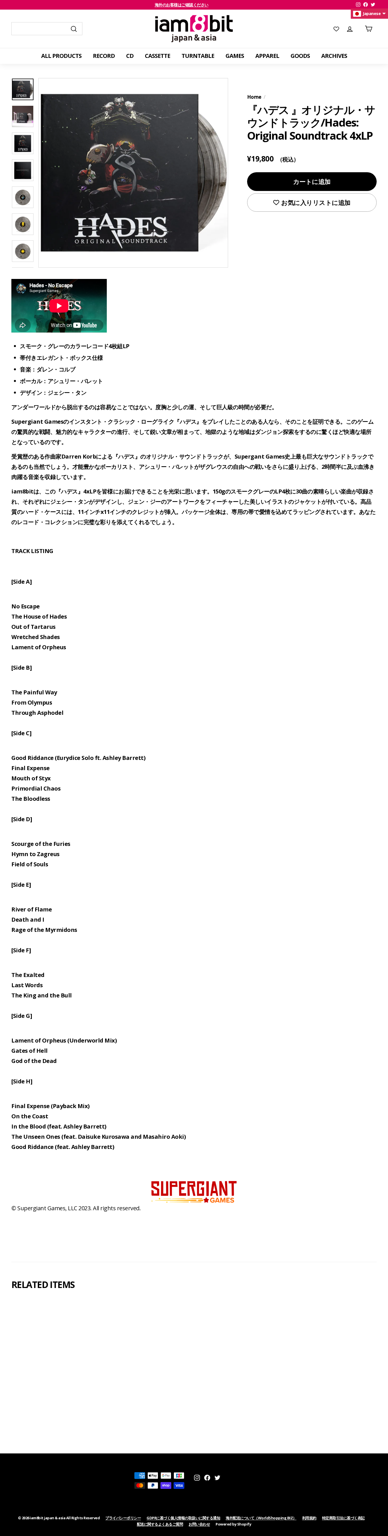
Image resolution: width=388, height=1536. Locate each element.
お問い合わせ (199, 1524)
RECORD (104, 56)
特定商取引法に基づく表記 (343, 1517)
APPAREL (267, 56)
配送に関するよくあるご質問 (160, 1524)
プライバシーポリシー (123, 1517)
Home (254, 97)
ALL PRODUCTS (61, 56)
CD (129, 56)
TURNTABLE (198, 56)
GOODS (300, 56)
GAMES (235, 56)
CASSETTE (157, 56)
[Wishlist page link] (336, 28)
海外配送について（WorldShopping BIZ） (261, 1517)
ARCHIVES (334, 56)
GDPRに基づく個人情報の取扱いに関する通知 (183, 1517)
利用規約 (309, 1517)
